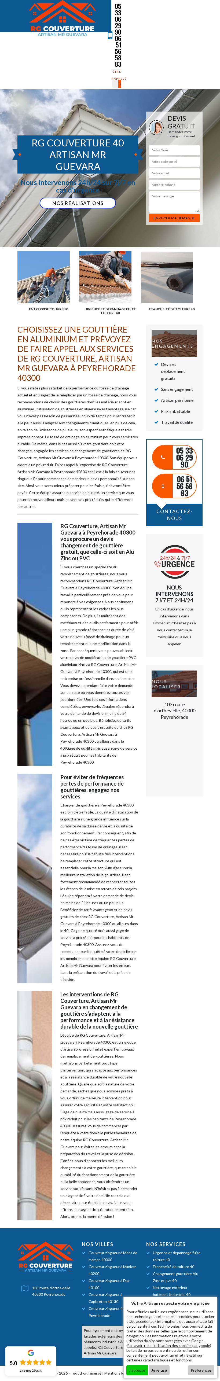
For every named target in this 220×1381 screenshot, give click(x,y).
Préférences (201, 1370)
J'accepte (137, 1370)
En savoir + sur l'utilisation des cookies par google (168, 1345)
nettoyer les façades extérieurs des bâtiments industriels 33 (108, 1336)
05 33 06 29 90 (118, 19)
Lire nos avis (31, 1370)
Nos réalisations (77, 203)
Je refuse (159, 1370)
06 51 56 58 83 (118, 51)
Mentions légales (118, 1373)
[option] (48, 281)
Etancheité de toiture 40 (173, 1266)
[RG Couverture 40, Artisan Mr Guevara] (62, 18)
